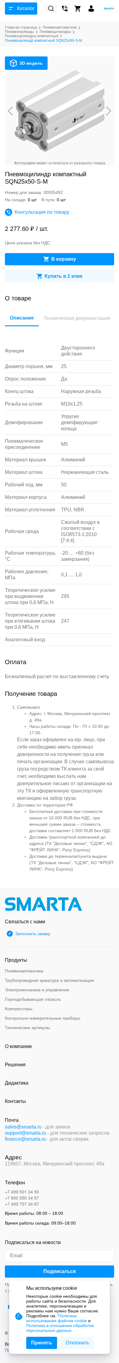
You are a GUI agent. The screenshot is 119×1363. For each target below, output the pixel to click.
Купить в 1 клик (63, 276)
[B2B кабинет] (91, 8)
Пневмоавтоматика (24, 970)
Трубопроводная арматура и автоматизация (49, 980)
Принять (41, 1342)
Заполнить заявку (32, 933)
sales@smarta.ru (23, 1126)
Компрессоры (18, 1008)
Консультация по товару (42, 212)
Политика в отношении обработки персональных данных (60, 1328)
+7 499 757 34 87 (22, 1204)
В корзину (63, 259)
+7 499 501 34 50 (22, 1192)
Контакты (15, 1101)
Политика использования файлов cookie (56, 1318)
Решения (15, 1064)
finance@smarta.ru (25, 1139)
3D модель (31, 63)
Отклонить (77, 1342)
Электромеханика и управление (37, 989)
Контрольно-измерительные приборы (42, 1018)
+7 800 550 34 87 (22, 1198)
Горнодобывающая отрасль (33, 999)
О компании (18, 1046)
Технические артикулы (27, 1027)
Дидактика (16, 1083)
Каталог (26, 8)
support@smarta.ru (25, 1133)
